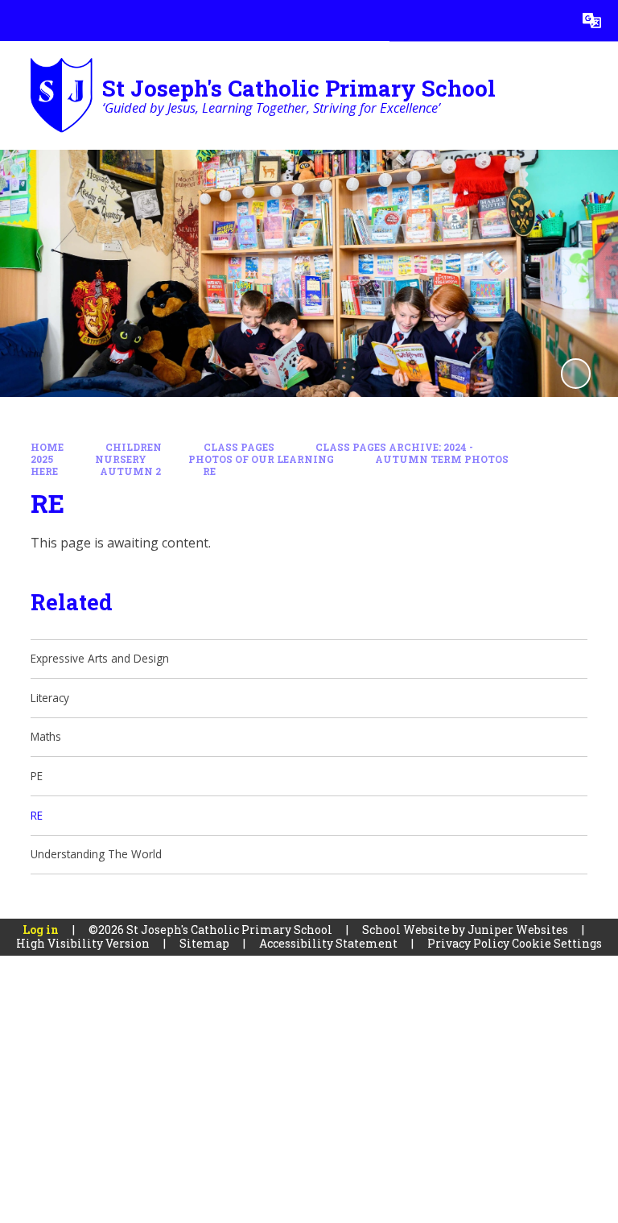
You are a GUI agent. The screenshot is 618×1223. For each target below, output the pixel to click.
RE (209, 471)
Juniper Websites (518, 929)
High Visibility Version (83, 943)
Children (133, 447)
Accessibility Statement (328, 943)
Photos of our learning (261, 459)
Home (47, 447)
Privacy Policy (468, 943)
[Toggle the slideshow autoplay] (576, 373)
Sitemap (204, 943)
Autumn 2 (130, 471)
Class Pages (239, 447)
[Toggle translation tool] (591, 20)
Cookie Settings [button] (557, 943)
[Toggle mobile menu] (20, 20)
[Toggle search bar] (550, 20)
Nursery (120, 459)
